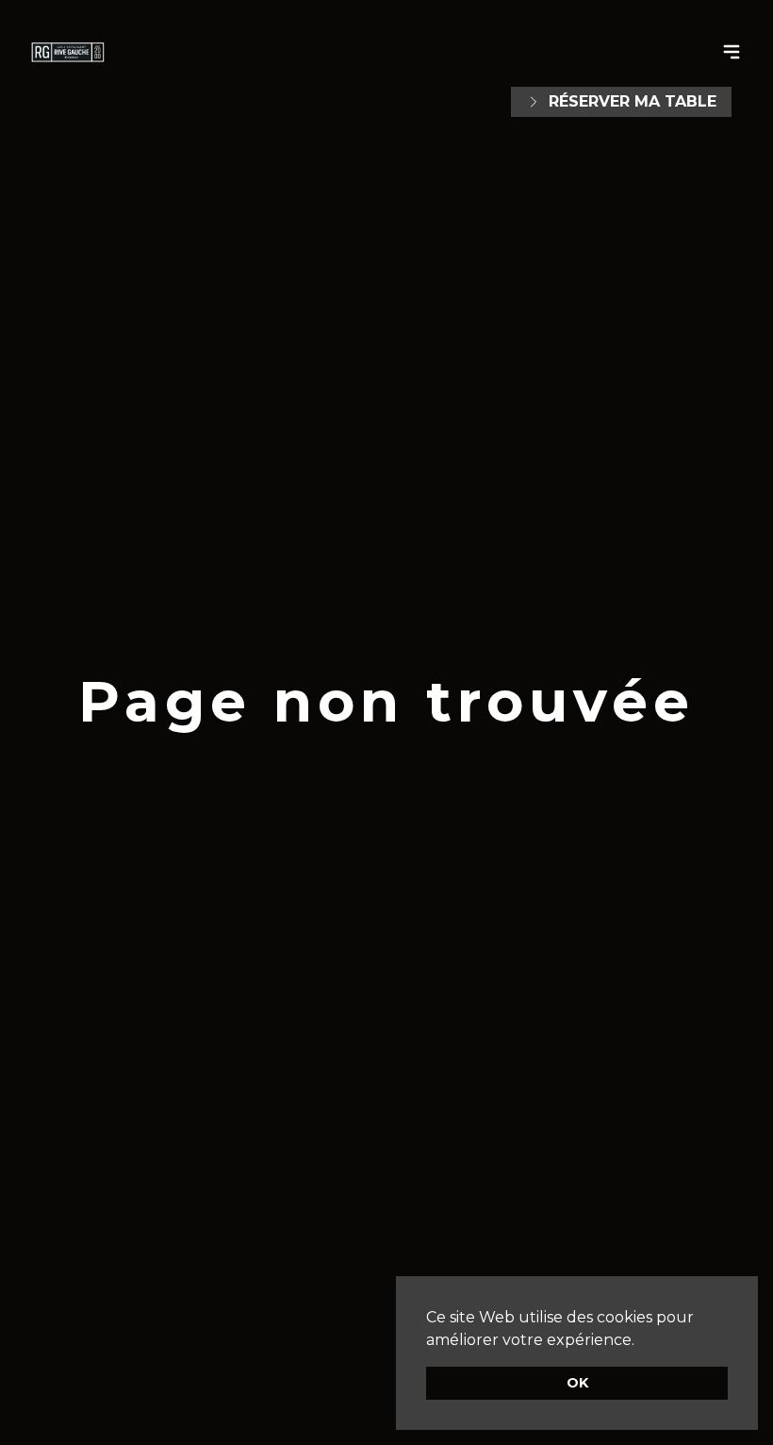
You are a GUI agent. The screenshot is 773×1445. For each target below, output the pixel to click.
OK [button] (577, 1382)
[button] (641, 1341)
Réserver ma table (632, 101)
